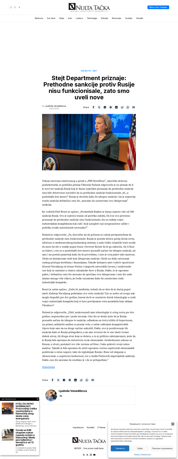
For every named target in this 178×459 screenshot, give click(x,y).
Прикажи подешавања (162, 448)
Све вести (86, 71)
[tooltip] (93, 107)
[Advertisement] (89, 41)
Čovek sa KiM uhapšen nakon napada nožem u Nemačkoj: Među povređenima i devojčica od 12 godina (25, 437)
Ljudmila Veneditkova (55, 106)
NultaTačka (48, 367)
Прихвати (120, 448)
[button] (172, 424)
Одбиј (140, 448)
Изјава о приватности (142, 454)
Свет (95, 71)
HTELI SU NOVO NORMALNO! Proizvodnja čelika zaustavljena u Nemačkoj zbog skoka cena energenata (26, 411)
